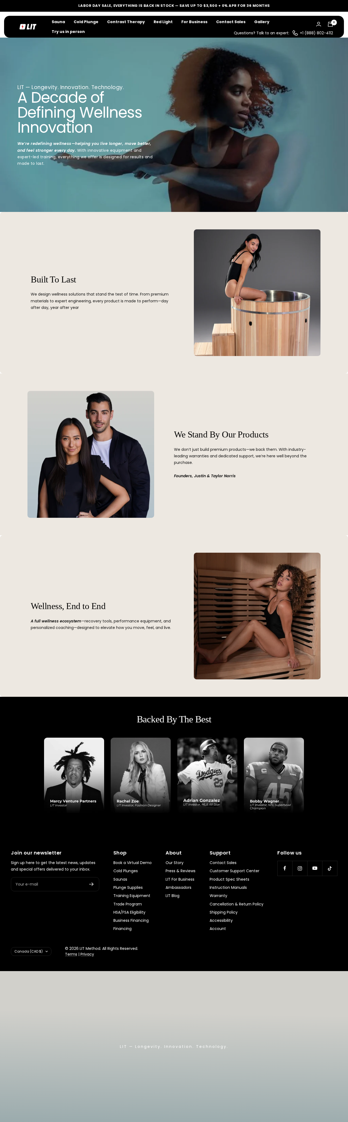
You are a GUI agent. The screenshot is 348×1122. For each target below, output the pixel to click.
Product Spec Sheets (229, 879)
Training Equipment (131, 895)
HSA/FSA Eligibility (129, 912)
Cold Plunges (125, 871)
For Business (194, 22)
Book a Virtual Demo (132, 862)
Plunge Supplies (128, 887)
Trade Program (127, 904)
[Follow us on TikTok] (329, 868)
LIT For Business (180, 879)
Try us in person (68, 31)
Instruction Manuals (228, 887)
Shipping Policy (224, 912)
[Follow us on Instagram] (299, 868)
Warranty (218, 895)
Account (218, 928)
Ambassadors (178, 887)
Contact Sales (231, 22)
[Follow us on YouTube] (314, 868)
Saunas (120, 879)
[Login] (318, 24)
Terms (71, 954)
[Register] (91, 884)
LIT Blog (172, 895)
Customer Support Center (234, 871)
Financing (122, 928)
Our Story (175, 862)
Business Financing (131, 920)
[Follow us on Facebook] (284, 868)
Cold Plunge (86, 22)
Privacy (87, 954)
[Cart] (330, 24)
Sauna (58, 22)
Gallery (261, 22)
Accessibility (221, 920)
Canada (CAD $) (28, 951)
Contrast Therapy (126, 22)
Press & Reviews (180, 871)
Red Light (163, 22)
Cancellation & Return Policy (236, 904)
